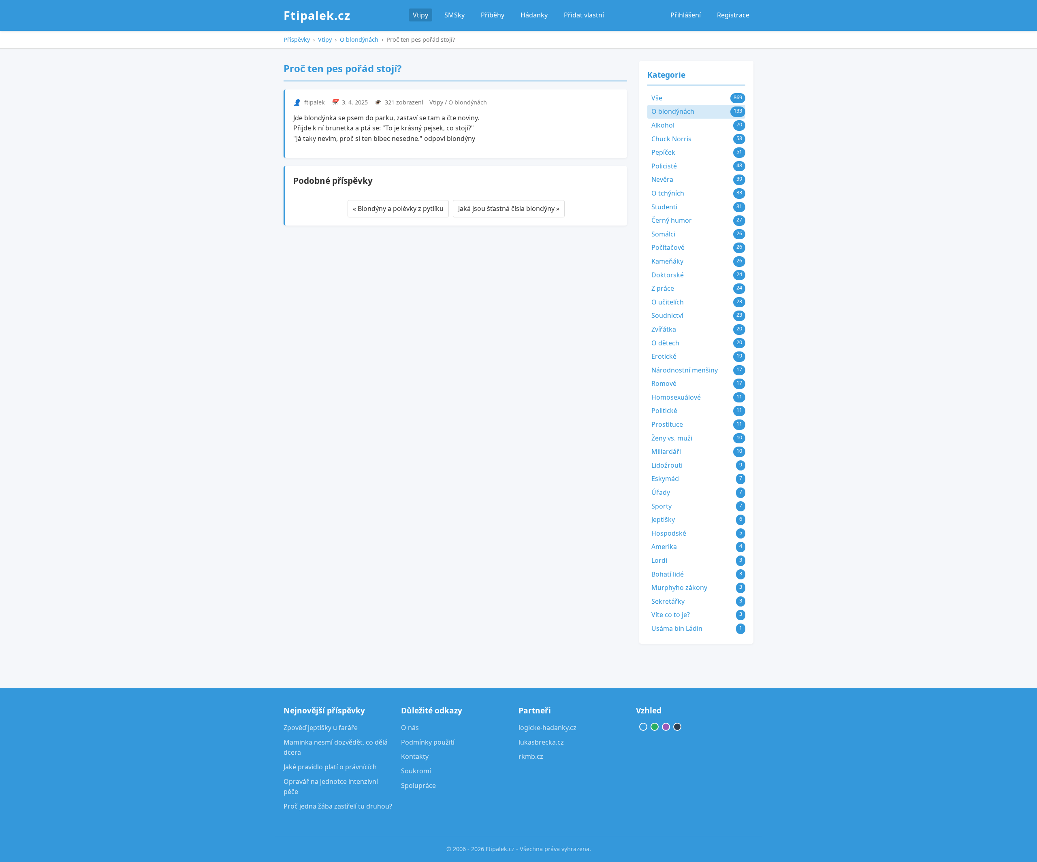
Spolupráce (418, 785)
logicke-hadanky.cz (547, 727)
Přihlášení (685, 15)
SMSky (454, 15)
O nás (410, 727)
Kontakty (415, 756)
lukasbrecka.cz (541, 742)
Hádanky (534, 15)
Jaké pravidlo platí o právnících (330, 766)
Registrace (733, 15)
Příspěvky (297, 39)
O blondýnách (359, 39)
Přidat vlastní (584, 15)
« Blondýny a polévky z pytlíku (398, 208)
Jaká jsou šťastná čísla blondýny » (508, 208)
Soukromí (416, 770)
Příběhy (492, 15)
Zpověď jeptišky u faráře (321, 727)
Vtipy (420, 15)
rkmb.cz (530, 756)
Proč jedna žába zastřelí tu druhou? (338, 806)
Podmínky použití (427, 742)
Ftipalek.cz (317, 15)
